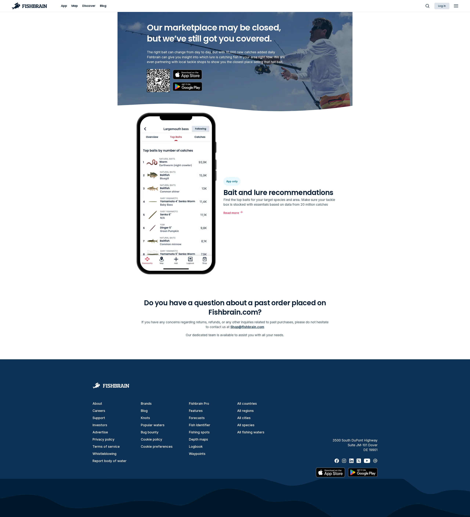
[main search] (427, 5)
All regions (245, 411)
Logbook (196, 446)
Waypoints (197, 454)
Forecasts (197, 418)
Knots (145, 418)
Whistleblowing (104, 454)
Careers (99, 411)
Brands (146, 403)
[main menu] (456, 6)
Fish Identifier (199, 425)
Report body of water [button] (109, 461)
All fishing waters (250, 432)
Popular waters (152, 425)
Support (99, 418)
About (97, 403)
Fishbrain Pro (199, 403)
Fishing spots (199, 432)
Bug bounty (149, 432)
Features (196, 411)
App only (232, 181)
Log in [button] (442, 6)
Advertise (100, 432)
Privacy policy (103, 439)
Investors (100, 425)
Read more (231, 213)
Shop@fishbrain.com (247, 327)
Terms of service (106, 446)
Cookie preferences (157, 446)
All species (245, 425)
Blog (144, 411)
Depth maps (198, 439)
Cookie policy (151, 439)
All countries (247, 403)
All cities (244, 418)
